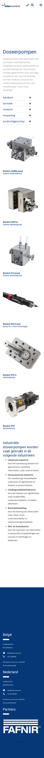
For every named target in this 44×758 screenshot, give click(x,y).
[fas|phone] (27, 5)
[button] (17, 742)
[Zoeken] (32, 5)
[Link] (11, 5)
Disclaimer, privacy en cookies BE (14, 662)
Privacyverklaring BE (9, 665)
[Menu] (41, 5)
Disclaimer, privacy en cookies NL (14, 699)
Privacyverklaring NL (9, 703)
